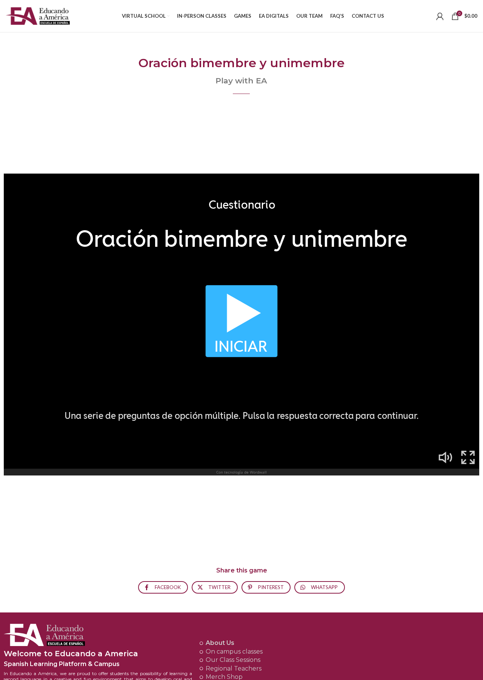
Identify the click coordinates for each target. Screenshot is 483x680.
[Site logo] (38, 15)
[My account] (440, 16)
